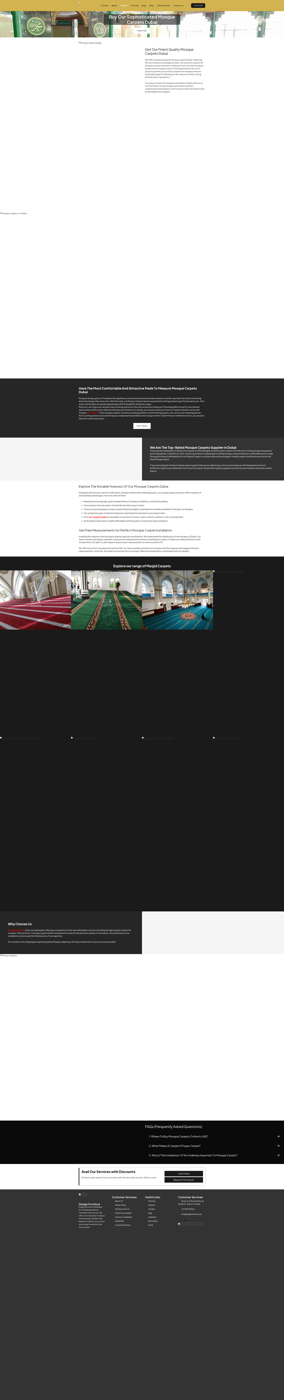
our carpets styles (98, 517)
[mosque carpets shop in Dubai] (248, 653)
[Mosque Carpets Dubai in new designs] (35, 820)
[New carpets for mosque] (177, 653)
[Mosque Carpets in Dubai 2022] (177, 820)
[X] (185, 1220)
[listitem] (213, 447)
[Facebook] (180, 1220)
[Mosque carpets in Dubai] (106, 820)
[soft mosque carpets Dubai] (106, 653)
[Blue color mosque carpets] (248, 820)
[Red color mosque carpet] (35, 653)
